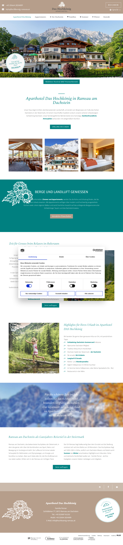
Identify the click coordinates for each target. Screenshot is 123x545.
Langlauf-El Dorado (74, 358)
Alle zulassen (89, 293)
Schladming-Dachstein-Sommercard (80, 342)
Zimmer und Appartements (52, 199)
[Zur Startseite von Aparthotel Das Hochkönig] (61, 11)
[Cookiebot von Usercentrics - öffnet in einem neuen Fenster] (94, 250)
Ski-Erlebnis (80, 355)
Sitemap (99, 535)
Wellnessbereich (34, 299)
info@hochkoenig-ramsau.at (63, 520)
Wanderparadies (82, 361)
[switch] (50, 285)
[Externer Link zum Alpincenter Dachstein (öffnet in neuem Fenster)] (78, 538)
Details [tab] (61, 257)
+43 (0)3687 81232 (63, 514)
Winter (76, 453)
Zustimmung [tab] (32, 257)
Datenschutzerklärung (84, 535)
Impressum (106, 535)
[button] (3, 48)
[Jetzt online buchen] (107, 521)
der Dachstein (96, 352)
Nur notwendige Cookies (34, 293)
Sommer (67, 453)
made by (113, 535)
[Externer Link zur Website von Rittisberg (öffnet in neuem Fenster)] (91, 539)
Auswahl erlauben (61, 293)
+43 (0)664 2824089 (63, 517)
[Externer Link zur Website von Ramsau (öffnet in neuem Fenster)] (49, 538)
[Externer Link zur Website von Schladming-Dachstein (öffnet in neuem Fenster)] (64, 538)
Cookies (94, 535)
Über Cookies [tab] (90, 257)
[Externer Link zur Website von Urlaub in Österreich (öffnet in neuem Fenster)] (34, 538)
